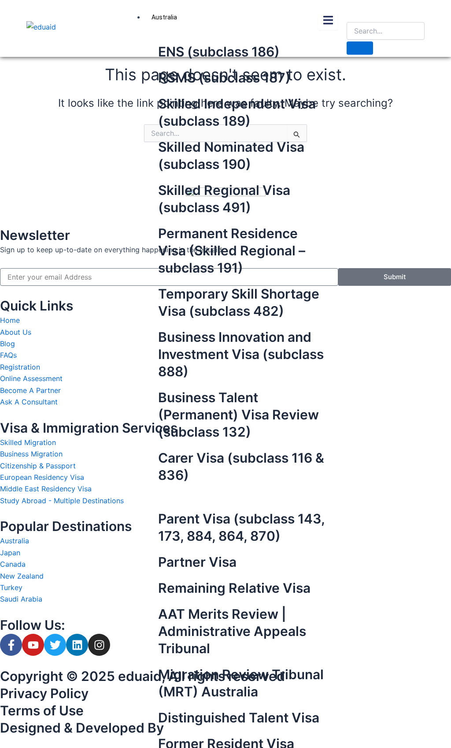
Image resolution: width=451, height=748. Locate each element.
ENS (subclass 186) (219, 52)
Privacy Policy (44, 693)
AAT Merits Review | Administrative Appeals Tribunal (232, 631)
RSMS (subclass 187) (224, 78)
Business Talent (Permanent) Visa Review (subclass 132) (238, 414)
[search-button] (360, 48)
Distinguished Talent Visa (238, 718)
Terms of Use (42, 710)
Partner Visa (197, 562)
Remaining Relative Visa (234, 588)
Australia (164, 17)
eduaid (140, 676)
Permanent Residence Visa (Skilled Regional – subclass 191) (231, 250)
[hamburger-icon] (328, 20)
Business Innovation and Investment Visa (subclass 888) (241, 354)
